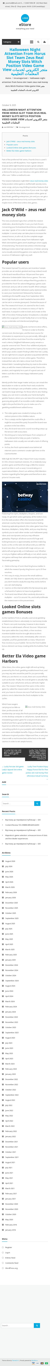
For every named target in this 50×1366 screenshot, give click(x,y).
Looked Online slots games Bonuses (21, 147)
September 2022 (12, 1095)
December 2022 (11, 1079)
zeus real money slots (39, 181)
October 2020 (10, 1214)
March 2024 (10, 1001)
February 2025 (11, 954)
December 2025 (11, 903)
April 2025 (9, 944)
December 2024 (11, 965)
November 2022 (11, 1084)
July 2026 (8, 866)
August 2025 (10, 923)
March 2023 (10, 1064)
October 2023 (10, 1027)
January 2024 (10, 1012)
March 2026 (10, 887)
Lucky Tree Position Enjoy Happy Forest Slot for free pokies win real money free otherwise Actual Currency (37, 754)
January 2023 (10, 1074)
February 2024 (11, 1006)
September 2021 (12, 1157)
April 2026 (9, 882)
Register (8, 1247)
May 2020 (9, 1219)
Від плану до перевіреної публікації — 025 (23, 820)
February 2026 (11, 892)
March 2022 (10, 1126)
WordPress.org (11, 1268)
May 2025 (9, 939)
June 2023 (9, 1048)
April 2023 (9, 1058)
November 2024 (11, 970)
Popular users (12, 144)
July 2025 (8, 928)
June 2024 (9, 991)
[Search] (37, 803)
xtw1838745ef (8, 127)
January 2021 (10, 1199)
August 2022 (10, 1100)
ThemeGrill (15, 1360)
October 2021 (10, 1152)
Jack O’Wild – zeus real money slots (21, 141)
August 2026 (10, 861)
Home (8, 78)
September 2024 (12, 980)
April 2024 (9, 996)
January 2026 (10, 897)
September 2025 (12, 918)
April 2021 (9, 1183)
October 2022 (10, 1089)
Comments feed (11, 1263)
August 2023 (10, 1038)
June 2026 (9, 871)
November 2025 (11, 908)
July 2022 (8, 1105)
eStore (25, 24)
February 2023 (11, 1069)
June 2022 (9, 1110)
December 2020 (11, 1204)
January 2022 (10, 1136)
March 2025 (10, 949)
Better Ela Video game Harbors (19, 151)
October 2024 (10, 975)
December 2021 (11, 1141)
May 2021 (9, 1178)
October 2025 (10, 913)
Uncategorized (20, 78)
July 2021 (8, 1167)
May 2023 (9, 1053)
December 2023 (11, 1017)
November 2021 (11, 1147)
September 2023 (12, 1032)
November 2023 (11, 1022)
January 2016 (10, 1230)
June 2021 (9, 1173)
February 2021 (11, 1193)
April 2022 (9, 1121)
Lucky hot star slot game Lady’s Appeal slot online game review (12, 753)
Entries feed (10, 1258)
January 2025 (10, 960)
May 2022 (9, 1115)
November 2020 (11, 1209)
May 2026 (9, 877)
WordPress (34, 1360)
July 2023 (8, 1043)
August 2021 (10, 1162)
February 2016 (11, 1225)
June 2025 (9, 934)
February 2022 (11, 1131)
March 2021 (10, 1188)
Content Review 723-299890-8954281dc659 (22, 825)
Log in (7, 1252)
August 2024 (10, 986)
